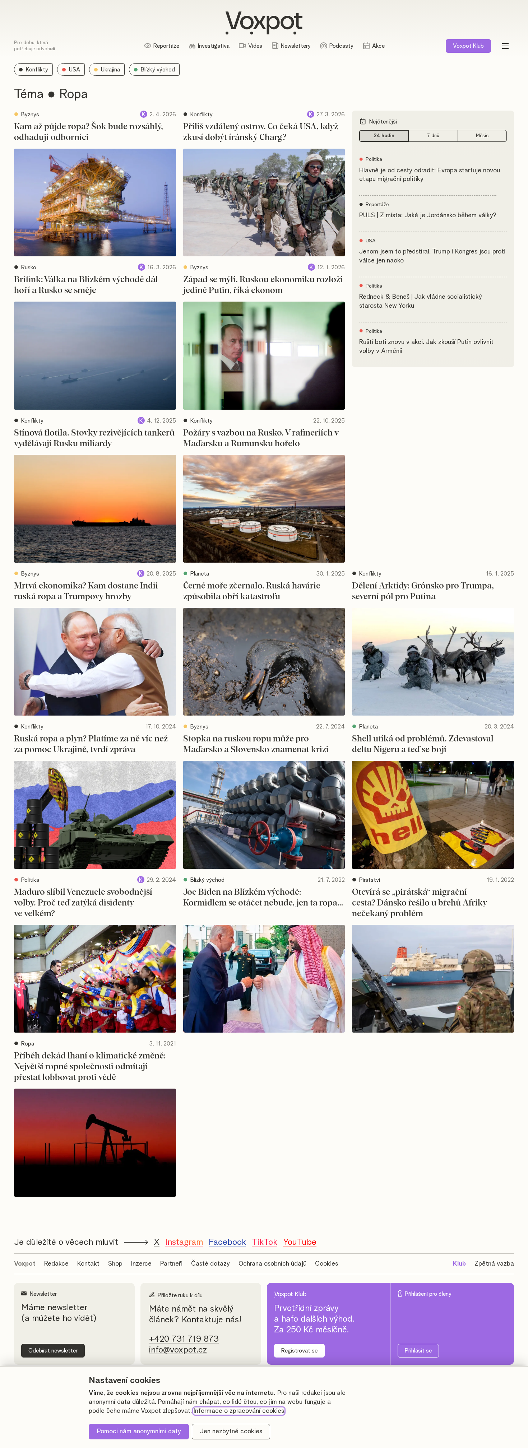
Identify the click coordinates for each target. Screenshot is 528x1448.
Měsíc (482, 135)
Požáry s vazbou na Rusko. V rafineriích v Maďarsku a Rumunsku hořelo (261, 438)
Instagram (184, 1242)
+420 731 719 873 (184, 1339)
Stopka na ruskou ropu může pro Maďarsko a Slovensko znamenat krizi (256, 744)
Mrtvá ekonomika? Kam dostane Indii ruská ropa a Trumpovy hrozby (86, 591)
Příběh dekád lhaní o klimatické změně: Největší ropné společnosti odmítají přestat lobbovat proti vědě (90, 1067)
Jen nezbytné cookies (231, 1431)
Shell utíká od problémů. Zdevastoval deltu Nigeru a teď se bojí (423, 744)
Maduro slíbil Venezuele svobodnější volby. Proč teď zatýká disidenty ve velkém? (83, 903)
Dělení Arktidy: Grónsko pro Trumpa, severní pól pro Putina (423, 591)
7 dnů (433, 135)
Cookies (326, 1264)
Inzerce (141, 1264)
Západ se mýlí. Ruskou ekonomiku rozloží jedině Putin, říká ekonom (263, 285)
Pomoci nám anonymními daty (139, 1431)
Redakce (56, 1264)
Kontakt (88, 1264)
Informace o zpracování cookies (239, 1411)
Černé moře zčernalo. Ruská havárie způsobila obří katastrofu (251, 591)
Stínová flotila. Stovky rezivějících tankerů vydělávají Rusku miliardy (94, 438)
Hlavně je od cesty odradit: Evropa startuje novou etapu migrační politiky (429, 175)
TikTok (264, 1242)
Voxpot (25, 1264)
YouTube (299, 1242)
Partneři (171, 1264)
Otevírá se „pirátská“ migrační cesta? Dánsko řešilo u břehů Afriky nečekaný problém (419, 903)
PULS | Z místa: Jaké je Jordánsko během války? (427, 215)
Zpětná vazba (494, 1264)
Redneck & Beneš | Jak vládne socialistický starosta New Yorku (420, 301)
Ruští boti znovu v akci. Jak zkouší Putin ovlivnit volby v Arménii (426, 346)
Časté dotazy (210, 1264)
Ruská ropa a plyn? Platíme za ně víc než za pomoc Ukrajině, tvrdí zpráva (91, 744)
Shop (115, 1264)
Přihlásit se (418, 1351)
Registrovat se (299, 1351)
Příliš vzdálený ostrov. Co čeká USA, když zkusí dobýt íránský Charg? (260, 132)
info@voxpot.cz (178, 1350)
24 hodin (384, 135)
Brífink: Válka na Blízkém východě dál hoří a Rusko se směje (86, 285)
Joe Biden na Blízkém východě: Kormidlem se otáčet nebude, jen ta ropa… (263, 897)
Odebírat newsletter (53, 1351)
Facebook (227, 1242)
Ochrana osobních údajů (272, 1264)
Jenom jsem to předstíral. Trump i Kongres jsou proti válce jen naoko (432, 256)
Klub (468, 46)
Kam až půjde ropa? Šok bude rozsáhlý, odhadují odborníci (88, 132)
